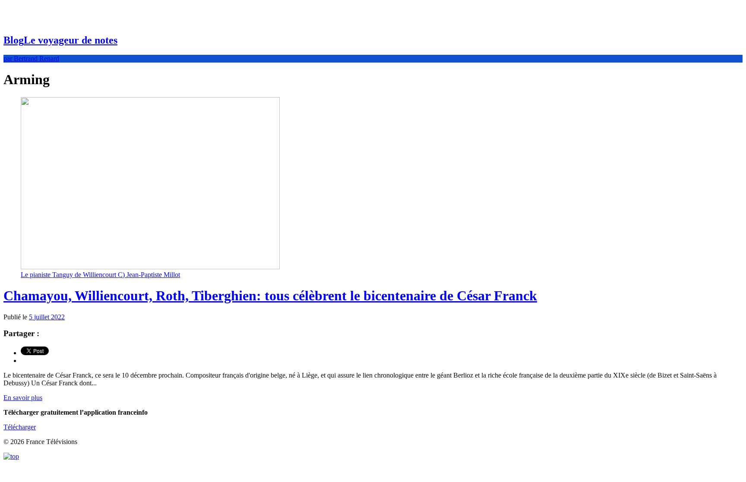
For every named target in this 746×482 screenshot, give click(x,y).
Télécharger (19, 427)
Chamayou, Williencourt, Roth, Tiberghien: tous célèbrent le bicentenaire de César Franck (270, 295)
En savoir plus (22, 397)
